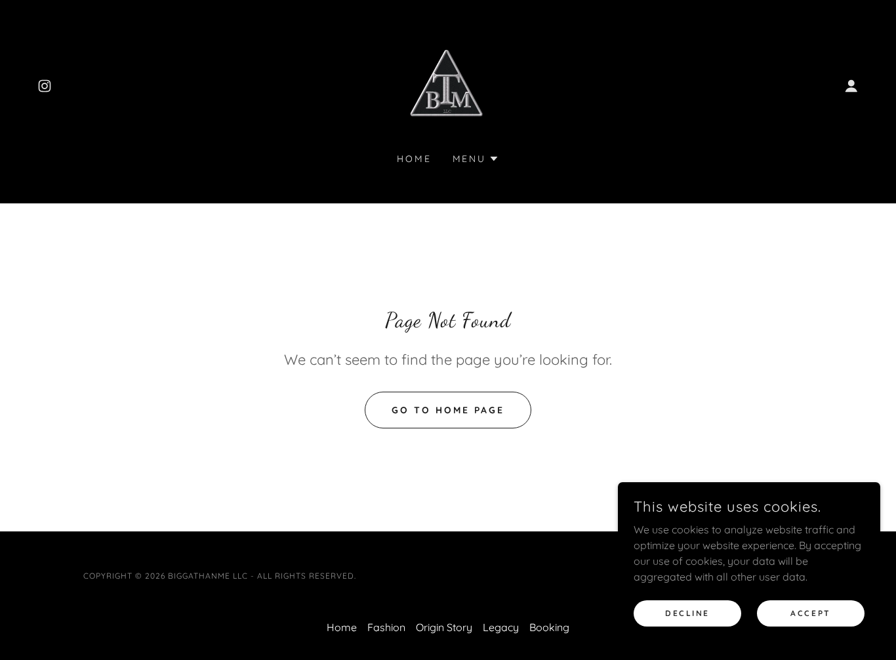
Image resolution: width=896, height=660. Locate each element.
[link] (44, 86)
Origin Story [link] (444, 627)
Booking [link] (549, 627)
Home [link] (414, 159)
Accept (810, 613)
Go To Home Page (448, 410)
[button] (851, 86)
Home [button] (342, 627)
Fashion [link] (386, 627)
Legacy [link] (501, 627)
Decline (687, 613)
